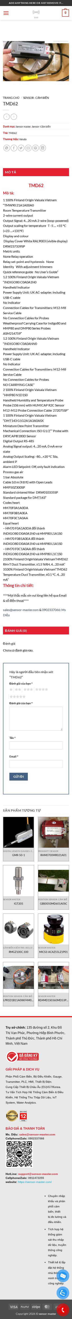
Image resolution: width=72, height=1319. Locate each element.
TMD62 (13, 132)
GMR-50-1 (18, 855)
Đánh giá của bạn (21, 683)
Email (13, 756)
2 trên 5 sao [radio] (17, 689)
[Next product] (6, 117)
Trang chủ (11, 97)
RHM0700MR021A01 (53, 855)
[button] (6, 13)
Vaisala (22, 139)
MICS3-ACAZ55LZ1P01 (53, 951)
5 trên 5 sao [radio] (17, 696)
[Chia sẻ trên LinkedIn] (42, 148)
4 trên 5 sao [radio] (41, 689)
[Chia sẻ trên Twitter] (21, 148)
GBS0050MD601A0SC (53, 903)
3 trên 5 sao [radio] (27, 689)
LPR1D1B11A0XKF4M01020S (18, 1000)
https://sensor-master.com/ (35, 1182)
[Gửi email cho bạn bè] (28, 148)
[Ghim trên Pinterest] (35, 148)
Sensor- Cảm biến (36, 97)
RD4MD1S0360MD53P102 (53, 1000)
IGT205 (18, 903)
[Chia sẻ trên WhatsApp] (6, 148)
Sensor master (23, 126)
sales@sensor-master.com (21, 610)
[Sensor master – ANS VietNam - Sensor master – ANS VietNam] (36, 13)
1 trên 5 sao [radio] (10, 689)
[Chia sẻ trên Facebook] (14, 148)
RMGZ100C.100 (18, 951)
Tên (12, 737)
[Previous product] (14, 117)
